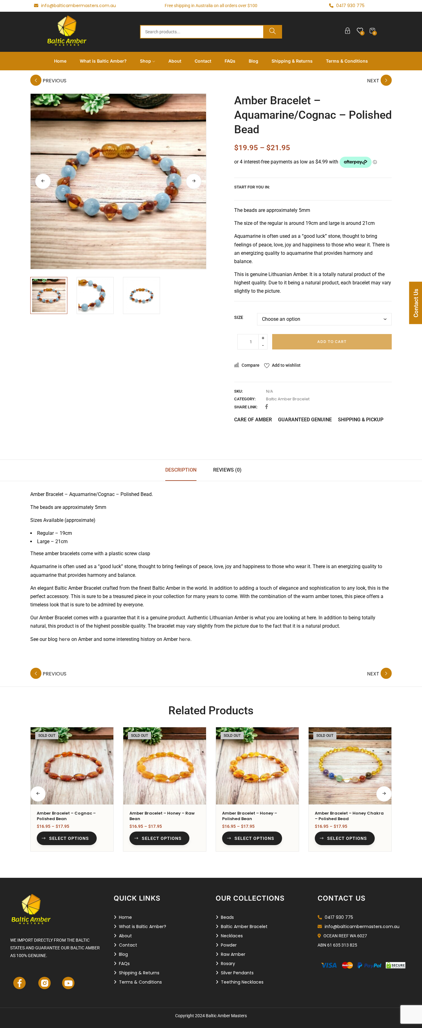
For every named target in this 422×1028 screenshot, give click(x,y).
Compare (251, 365)
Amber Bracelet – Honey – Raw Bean (162, 816)
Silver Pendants (237, 973)
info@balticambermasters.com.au (78, 5)
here (64, 639)
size (238, 317)
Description (180, 470)
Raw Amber (233, 954)
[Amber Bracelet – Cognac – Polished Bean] (72, 765)
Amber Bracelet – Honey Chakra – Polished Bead (349, 816)
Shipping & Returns (292, 61)
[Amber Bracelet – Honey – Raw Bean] (164, 765)
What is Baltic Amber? (103, 61)
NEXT (374, 80)
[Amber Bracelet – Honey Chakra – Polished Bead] (350, 765)
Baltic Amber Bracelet (288, 399)
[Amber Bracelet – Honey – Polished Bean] (257, 765)
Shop (146, 61)
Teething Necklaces (242, 982)
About (174, 61)
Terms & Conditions (347, 61)
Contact (203, 61)
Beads (227, 917)
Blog (253, 61)
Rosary (228, 963)
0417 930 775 (338, 917)
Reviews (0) (227, 470)
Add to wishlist (286, 365)
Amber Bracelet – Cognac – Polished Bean (66, 816)
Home (60, 61)
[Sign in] (347, 32)
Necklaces (232, 936)
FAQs (230, 61)
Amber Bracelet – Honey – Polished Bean (249, 816)
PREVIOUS (53, 80)
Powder (229, 945)
